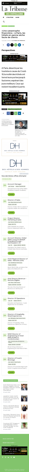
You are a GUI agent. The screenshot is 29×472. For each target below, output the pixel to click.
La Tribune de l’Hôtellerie (18, 40)
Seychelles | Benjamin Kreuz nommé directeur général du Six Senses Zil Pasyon (11, 416)
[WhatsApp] (15, 45)
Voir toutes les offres (6, 178)
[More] (23, 45)
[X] (12, 45)
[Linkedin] (19, 45)
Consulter (11, 194)
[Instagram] (6, 457)
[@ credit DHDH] (14, 4)
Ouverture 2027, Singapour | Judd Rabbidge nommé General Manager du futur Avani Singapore (11, 425)
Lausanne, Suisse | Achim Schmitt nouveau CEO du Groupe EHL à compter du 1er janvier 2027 (11, 398)
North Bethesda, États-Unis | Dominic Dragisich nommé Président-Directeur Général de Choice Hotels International (11, 387)
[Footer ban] (14, 450)
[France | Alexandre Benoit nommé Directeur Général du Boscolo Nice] (24, 408)
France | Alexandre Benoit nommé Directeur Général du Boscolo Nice (11, 407)
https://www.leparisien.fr (14, 109)
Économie (4, 26)
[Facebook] (8, 45)
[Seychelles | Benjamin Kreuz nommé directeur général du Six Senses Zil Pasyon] (24, 417)
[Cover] (14, 63)
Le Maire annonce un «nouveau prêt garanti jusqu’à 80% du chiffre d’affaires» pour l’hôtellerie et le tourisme (8, 123)
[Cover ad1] (14, 98)
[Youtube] (14, 457)
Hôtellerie (11, 26)
